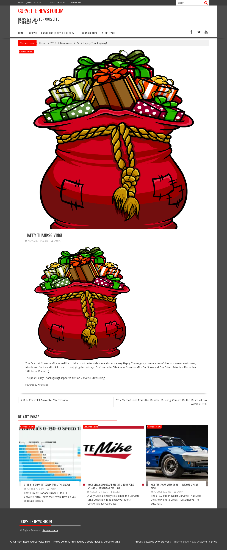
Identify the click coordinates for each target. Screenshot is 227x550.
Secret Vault (109, 33)
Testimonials (75, 2)
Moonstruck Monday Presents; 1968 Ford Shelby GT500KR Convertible (110, 486)
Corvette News (26, 51)
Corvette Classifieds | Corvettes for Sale (53, 33)
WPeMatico (43, 384)
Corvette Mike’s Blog (93, 378)
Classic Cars (89, 33)
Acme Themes (208, 541)
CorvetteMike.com (57, 2)
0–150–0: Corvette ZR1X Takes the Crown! (47, 484)
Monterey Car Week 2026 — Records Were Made (174, 486)
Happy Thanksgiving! (48, 378)
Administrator (50, 530)
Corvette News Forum (40, 10)
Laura (57, 240)
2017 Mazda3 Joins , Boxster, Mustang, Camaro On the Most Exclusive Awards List (161, 402)
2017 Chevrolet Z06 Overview (45, 400)
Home (21, 33)
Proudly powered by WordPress (153, 541)
